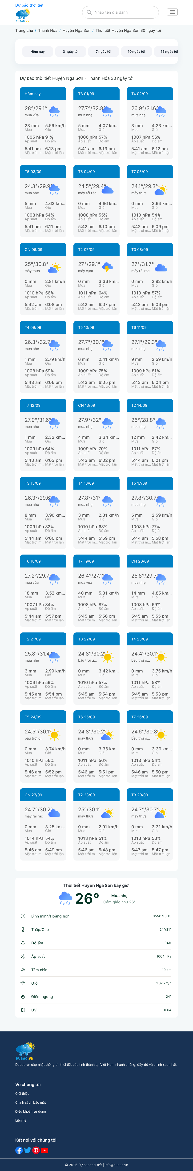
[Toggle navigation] (172, 12)
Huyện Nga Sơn (76, 30)
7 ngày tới (103, 51)
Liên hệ (20, 1120)
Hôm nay (38, 51)
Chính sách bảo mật (30, 1102)
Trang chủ (24, 30)
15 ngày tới (169, 51)
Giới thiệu (22, 1093)
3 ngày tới (71, 51)
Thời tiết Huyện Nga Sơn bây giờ (96, 885)
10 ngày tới (136, 51)
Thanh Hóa (47, 30)
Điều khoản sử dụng (30, 1111)
